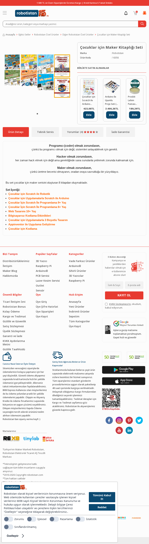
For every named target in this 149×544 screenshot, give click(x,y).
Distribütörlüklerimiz (16, 261)
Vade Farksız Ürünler (82, 261)
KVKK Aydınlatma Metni (14, 342)
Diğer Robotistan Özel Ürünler (78, 34)
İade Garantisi (121, 132)
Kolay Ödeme (11, 311)
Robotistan (118, 53)
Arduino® (42, 271)
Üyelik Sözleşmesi (14, 331)
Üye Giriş (41, 301)
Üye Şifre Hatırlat (47, 306)
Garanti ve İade (12, 336)
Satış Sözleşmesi (13, 326)
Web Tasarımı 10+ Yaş (22, 211)
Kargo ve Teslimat (14, 316)
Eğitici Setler (25, 34)
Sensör (40, 290)
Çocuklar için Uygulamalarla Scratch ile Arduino (38, 198)
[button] (37, 113)
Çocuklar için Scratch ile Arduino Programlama (89, 100)
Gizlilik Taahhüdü (14, 349)
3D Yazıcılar (76, 275)
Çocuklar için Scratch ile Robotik (29, 193)
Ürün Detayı (15, 132)
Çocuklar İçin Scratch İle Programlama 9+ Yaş (37, 202)
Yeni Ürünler (76, 306)
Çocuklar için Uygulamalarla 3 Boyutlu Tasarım (38, 220)
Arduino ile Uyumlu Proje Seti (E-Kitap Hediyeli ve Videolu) (111, 100)
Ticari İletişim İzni (14, 301)
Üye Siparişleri (45, 311)
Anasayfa (10, 34)
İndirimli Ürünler (79, 311)
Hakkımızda (10, 275)
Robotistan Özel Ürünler (46, 34)
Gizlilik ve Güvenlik (14, 321)
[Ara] (142, 24)
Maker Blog (10, 271)
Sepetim (74, 316)
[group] (37, 75)
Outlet (40, 285)
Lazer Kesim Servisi (48, 280)
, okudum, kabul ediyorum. (123, 305)
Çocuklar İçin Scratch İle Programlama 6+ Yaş (37, 207)
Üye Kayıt (42, 316)
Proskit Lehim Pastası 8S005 (131, 100)
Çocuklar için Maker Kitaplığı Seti (113, 34)
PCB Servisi (42, 275)
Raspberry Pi (44, 266)
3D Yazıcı (41, 261)
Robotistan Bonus (14, 306)
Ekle (89, 115)
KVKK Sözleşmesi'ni (120, 304)
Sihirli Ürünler (77, 271)
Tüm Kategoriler (79, 321)
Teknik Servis (45, 132)
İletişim (7, 266)
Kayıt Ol (124, 295)
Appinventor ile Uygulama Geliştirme (31, 224)
